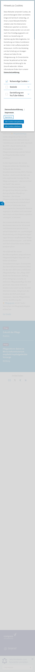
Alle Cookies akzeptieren (14, 122)
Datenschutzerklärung (11, 72)
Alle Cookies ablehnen (13, 126)
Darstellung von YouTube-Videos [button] (17, 94)
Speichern (8, 117)
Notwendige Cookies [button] (18, 81)
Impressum (9, 112)
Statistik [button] (13, 86)
